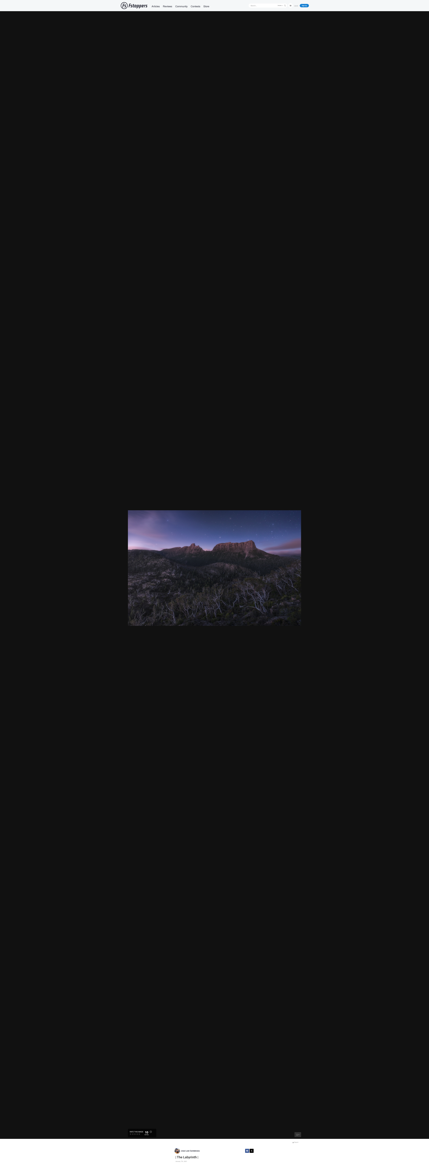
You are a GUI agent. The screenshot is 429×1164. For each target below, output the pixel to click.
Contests (195, 6)
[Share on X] (252, 1151)
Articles (156, 6)
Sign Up (304, 6)
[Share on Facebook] (247, 1151)
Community (181, 6)
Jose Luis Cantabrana (190, 1150)
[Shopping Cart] (290, 5)
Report (296, 1142)
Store (206, 6)
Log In (296, 5)
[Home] (134, 5)
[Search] (285, 5)
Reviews (167, 6)
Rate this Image (136, 1132)
